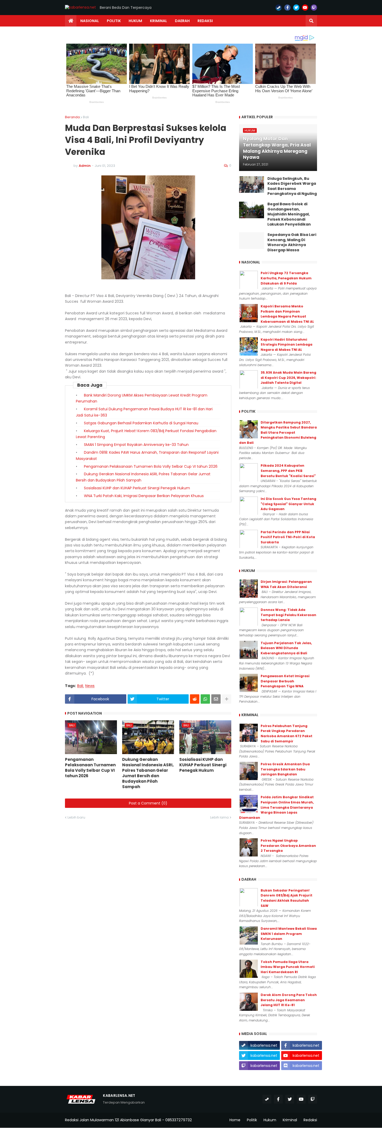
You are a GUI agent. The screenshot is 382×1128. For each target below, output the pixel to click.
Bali (86, 117)
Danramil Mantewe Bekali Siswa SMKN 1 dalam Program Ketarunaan (289, 933)
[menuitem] (70, 21)
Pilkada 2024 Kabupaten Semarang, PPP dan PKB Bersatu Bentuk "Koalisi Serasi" (288, 470)
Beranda (72, 117)
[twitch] (314, 7)
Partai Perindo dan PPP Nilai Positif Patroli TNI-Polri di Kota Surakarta (288, 537)
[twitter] (296, 7)
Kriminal (290, 1120)
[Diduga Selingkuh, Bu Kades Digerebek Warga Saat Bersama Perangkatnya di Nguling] (251, 184)
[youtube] (305, 7)
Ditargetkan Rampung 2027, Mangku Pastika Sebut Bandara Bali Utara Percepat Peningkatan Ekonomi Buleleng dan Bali (278, 432)
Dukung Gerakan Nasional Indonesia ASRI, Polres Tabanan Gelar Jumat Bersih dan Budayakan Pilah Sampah (148, 773)
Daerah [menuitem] (182, 20)
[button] (311, 21)
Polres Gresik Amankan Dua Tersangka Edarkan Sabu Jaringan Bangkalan (285, 769)
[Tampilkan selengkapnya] (226, 699)
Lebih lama (219, 817)
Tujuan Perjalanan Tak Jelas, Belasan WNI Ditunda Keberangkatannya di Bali (286, 648)
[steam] (278, 7)
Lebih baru (76, 817)
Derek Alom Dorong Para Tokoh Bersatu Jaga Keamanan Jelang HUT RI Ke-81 (289, 1000)
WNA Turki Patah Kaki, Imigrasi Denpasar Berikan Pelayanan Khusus (144, 495)
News (90, 686)
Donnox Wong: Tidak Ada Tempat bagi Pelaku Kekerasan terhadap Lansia (288, 615)
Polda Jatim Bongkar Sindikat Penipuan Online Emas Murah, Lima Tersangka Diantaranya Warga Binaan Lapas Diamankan (276, 807)
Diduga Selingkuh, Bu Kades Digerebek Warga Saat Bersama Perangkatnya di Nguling (292, 186)
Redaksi (310, 1120)
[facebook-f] (287, 7)
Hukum (270, 1120)
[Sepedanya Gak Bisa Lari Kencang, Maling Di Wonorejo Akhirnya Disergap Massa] (251, 240)
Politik (252, 1120)
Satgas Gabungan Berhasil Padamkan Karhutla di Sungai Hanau (141, 423)
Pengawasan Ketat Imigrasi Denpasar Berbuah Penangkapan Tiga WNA (285, 681)
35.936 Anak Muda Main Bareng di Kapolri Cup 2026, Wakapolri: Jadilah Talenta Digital (288, 377)
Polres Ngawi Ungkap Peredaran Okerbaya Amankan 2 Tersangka (288, 845)
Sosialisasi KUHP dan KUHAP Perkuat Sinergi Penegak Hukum (137, 488)
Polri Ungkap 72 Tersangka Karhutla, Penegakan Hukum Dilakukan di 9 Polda (286, 278)
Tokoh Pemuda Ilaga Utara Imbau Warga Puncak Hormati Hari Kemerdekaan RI (288, 967)
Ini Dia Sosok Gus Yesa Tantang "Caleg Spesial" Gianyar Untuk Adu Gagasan (288, 504)
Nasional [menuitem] (89, 20)
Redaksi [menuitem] (205, 20)
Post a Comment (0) (148, 803)
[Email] (216, 699)
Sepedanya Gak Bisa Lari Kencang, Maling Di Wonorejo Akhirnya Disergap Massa (291, 242)
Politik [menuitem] (114, 20)
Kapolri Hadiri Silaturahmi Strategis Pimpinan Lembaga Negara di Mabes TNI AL (286, 344)
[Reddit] (194, 699)
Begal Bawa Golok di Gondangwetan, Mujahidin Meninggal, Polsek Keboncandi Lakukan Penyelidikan (289, 214)
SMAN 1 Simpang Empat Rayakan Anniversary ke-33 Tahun (136, 444)
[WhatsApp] (205, 699)
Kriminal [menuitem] (158, 20)
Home (234, 1120)
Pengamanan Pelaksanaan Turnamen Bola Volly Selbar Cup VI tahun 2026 (151, 466)
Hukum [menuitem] (135, 20)
